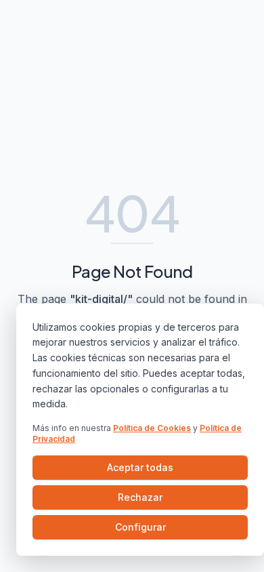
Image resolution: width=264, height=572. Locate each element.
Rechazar (140, 497)
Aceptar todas (140, 467)
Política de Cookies (152, 428)
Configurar (140, 527)
